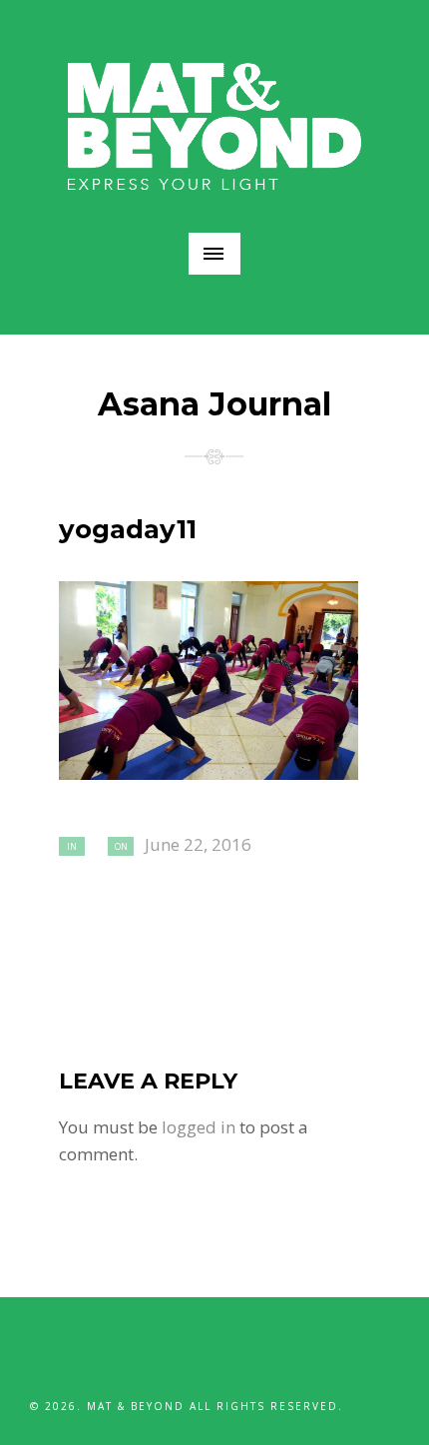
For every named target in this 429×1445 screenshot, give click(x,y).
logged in (198, 1126)
